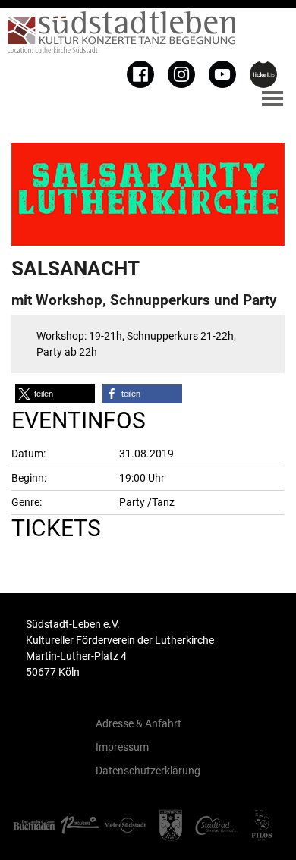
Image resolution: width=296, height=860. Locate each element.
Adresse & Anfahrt (138, 723)
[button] (55, 393)
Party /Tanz (147, 502)
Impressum (122, 747)
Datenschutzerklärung (148, 770)
